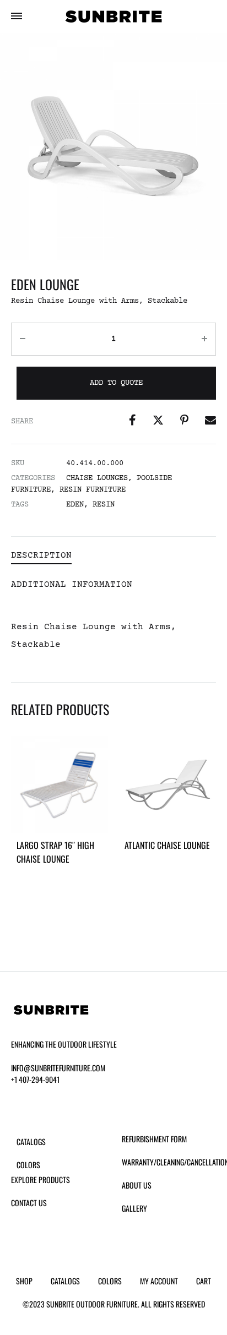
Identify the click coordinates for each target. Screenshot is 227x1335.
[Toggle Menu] (16, 18)
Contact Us (29, 1202)
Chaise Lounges (97, 478)
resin (104, 504)
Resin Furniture (93, 490)
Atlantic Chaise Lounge (167, 845)
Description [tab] (41, 555)
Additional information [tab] (71, 585)
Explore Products (40, 1179)
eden (75, 504)
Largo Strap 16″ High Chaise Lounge (55, 851)
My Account (159, 1281)
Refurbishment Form (154, 1139)
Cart (203, 1281)
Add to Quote (116, 383)
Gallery (134, 1208)
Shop (24, 1281)
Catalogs (31, 1141)
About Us (137, 1185)
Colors (28, 1164)
